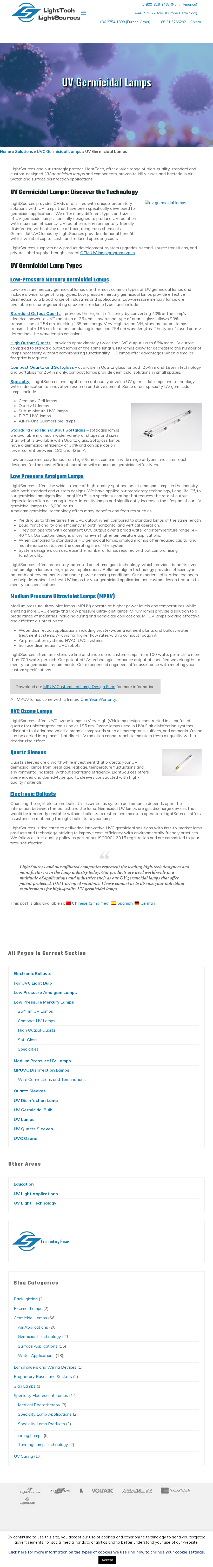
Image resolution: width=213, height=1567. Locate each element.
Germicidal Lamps (30, 1317)
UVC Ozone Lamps (31, 711)
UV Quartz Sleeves (33, 1128)
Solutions (24, 151)
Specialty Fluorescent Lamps (41, 1395)
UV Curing (23, 1456)
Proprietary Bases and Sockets (43, 1376)
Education (24, 1184)
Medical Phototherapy (39, 1404)
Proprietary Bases (55, 1241)
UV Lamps (24, 1119)
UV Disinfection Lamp (36, 1100)
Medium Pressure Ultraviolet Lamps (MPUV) (62, 597)
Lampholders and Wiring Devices (45, 1367)
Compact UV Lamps (36, 1020)
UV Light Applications (36, 1193)
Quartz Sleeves (28, 753)
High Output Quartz (37, 1030)
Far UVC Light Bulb (33, 983)
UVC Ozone (25, 1138)
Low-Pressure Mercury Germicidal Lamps (59, 280)
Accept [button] (107, 1560)
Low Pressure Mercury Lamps (44, 1002)
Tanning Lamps (28, 1435)
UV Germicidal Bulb (33, 1109)
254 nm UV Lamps (35, 1011)
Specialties (28, 1049)
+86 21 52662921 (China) (180, 21)
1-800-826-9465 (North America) (169, 4)
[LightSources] (46, 12)
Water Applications (36, 1355)
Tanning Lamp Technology (43, 1444)
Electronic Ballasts (33, 794)
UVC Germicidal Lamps (59, 151)
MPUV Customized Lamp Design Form (79, 686)
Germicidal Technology (39, 1336)
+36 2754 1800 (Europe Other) (124, 21)
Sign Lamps (25, 1386)
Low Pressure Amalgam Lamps (47, 476)
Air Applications (33, 1327)
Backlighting (26, 1298)
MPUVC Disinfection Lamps (41, 1070)
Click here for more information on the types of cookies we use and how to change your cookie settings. (106, 1552)
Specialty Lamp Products (41, 1423)
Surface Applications (37, 1346)
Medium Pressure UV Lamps (42, 1060)
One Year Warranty (98, 699)
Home (5, 151)
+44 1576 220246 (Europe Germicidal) (166, 13)
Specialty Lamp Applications (45, 1414)
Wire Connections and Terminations (52, 1079)
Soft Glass (27, 1039)
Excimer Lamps (28, 1308)
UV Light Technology (35, 1203)
